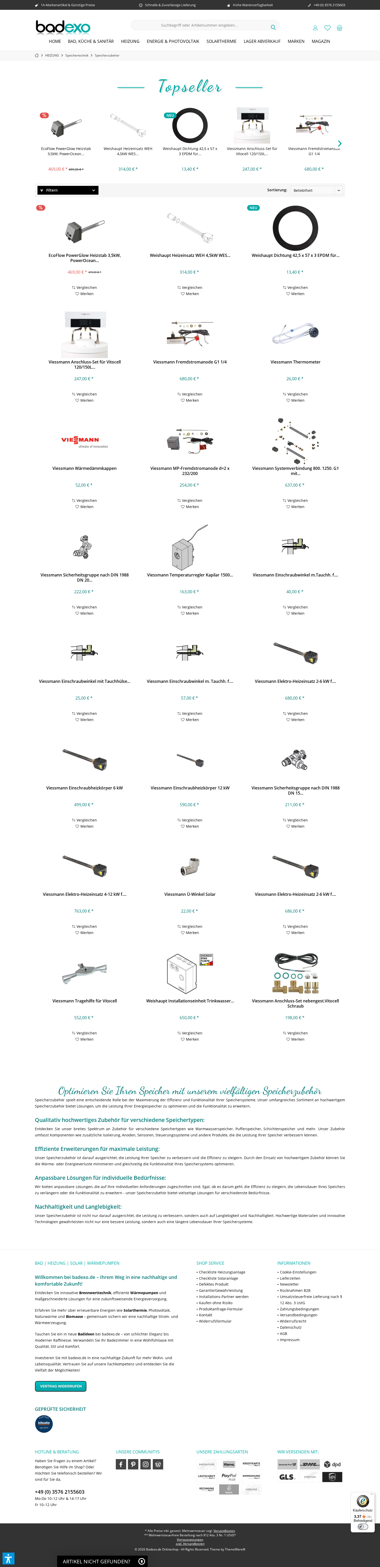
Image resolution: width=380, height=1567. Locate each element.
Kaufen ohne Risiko (215, 1302)
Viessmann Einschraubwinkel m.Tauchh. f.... (295, 575)
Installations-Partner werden (224, 1296)
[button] (8, 1558)
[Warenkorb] (339, 27)
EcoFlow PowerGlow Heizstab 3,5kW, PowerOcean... (66, 151)
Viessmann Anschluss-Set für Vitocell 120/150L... (252, 151)
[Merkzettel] (327, 27)
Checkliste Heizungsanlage (222, 1272)
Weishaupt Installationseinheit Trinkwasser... (190, 1001)
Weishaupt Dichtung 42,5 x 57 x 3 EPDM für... (190, 151)
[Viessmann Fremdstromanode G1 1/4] (314, 125)
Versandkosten (224, 1531)
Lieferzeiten (290, 1278)
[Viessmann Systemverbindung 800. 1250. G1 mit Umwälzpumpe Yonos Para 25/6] (295, 441)
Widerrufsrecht (293, 1321)
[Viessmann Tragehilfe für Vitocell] (84, 974)
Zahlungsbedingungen (299, 1309)
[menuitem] (339, 27)
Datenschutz (291, 1327)
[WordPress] (158, 1464)
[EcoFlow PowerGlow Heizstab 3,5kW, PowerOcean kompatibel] (66, 125)
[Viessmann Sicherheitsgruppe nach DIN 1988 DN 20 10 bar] (84, 548)
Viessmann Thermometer (296, 362)
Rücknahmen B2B (295, 1290)
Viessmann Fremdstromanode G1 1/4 (314, 151)
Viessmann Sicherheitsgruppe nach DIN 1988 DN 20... (85, 577)
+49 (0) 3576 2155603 (60, 1492)
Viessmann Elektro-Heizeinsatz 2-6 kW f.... (295, 681)
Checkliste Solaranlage (218, 1278)
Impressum (290, 1339)
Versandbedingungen (298, 1314)
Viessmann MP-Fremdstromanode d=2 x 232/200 (190, 471)
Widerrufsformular (215, 1321)
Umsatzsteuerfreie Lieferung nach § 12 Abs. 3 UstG (311, 1299)
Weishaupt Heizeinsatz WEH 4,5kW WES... (128, 151)
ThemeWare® (235, 1549)
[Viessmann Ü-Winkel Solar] (190, 867)
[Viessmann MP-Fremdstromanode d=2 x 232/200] (190, 441)
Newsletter (289, 1284)
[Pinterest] (133, 1464)
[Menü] (372, 1495)
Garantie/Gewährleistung (221, 1290)
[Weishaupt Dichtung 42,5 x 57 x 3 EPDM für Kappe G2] (190, 125)
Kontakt (205, 1314)
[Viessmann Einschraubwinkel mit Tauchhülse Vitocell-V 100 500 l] (84, 654)
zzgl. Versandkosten (190, 1543)
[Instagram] (145, 1464)
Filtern (51, 190)
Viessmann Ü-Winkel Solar (190, 894)
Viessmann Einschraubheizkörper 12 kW (190, 788)
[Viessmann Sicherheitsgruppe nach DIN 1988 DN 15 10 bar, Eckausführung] (295, 761)
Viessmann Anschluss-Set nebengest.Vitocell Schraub (295, 1003)
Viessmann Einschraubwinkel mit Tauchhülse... (84, 681)
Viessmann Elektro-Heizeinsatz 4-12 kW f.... (84, 894)
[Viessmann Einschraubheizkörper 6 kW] (84, 761)
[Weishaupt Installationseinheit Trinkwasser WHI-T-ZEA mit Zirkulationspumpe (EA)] (190, 974)
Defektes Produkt (214, 1284)
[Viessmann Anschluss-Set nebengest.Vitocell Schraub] (295, 974)
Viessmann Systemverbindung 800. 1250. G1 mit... (295, 471)
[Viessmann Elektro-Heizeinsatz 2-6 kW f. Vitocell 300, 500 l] (295, 867)
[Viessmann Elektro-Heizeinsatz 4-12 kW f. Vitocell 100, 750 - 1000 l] (84, 867)
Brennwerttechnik (95, 1292)
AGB (283, 1333)
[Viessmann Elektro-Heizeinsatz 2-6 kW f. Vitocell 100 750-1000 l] (295, 654)
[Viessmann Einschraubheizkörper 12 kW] (190, 761)
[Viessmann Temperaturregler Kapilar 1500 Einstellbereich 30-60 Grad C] (190, 548)
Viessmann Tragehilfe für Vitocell (84, 1001)
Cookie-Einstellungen (298, 1272)
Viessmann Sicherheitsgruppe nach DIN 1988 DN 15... (296, 790)
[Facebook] (121, 1464)
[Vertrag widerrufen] (109, 1386)
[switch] (363, 1527)
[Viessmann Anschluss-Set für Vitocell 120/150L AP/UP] (252, 125)
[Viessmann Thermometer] (295, 335)
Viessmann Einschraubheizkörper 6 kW (84, 788)
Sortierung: (277, 189)
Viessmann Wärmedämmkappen (84, 468)
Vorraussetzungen (190, 1539)
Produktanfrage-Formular (221, 1309)
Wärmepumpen (144, 1292)
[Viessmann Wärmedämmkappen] (84, 441)
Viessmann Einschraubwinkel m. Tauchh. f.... (190, 681)
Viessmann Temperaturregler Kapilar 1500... (190, 575)
